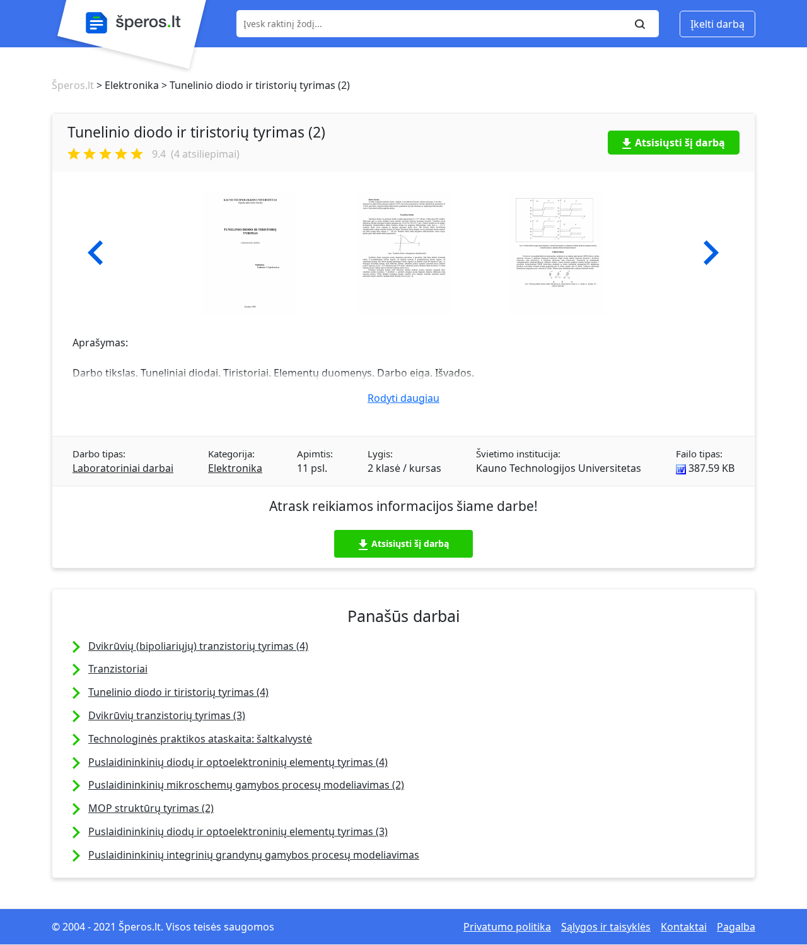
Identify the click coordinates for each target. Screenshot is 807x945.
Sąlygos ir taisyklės (606, 927)
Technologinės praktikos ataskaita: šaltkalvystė (200, 739)
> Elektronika (126, 85)
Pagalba (736, 927)
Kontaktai (684, 927)
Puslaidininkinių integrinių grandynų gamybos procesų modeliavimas (253, 855)
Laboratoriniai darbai (123, 468)
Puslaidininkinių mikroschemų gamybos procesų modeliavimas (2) (246, 785)
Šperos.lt (73, 85)
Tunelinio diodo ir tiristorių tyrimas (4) (178, 692)
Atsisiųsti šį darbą (680, 143)
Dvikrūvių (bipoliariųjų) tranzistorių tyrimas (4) (198, 646)
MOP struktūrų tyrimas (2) (151, 808)
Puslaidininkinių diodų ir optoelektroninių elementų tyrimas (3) (238, 831)
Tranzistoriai (118, 669)
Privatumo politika (507, 927)
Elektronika (235, 468)
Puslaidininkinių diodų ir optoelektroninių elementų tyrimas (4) (238, 762)
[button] (95, 253)
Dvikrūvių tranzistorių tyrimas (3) (166, 715)
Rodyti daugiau (403, 398)
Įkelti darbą (717, 24)
